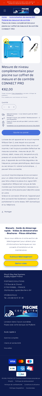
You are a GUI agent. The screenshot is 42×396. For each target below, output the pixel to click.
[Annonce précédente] (4, 3)
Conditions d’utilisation (32, 384)
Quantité (5, 102)
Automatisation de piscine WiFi (22, 17)
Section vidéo (21, 263)
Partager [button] (8, 212)
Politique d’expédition (16, 388)
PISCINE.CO (11, 378)
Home (4, 17)
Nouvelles (8, 348)
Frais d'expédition (17, 93)
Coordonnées (30, 388)
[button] (4, 10)
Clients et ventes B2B (12, 343)
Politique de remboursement (24, 381)
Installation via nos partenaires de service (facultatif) (23, 126)
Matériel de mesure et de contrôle (16, 20)
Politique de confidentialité (13, 384)
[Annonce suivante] (38, 3)
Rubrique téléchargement (21, 257)
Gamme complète (11, 338)
